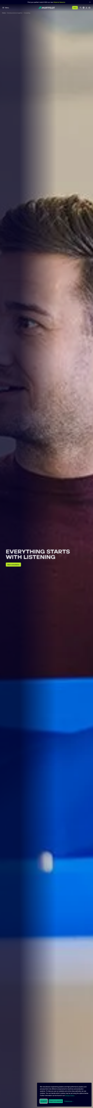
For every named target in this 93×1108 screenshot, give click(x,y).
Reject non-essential (55, 1101)
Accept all (43, 1101)
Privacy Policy (69, 1095)
